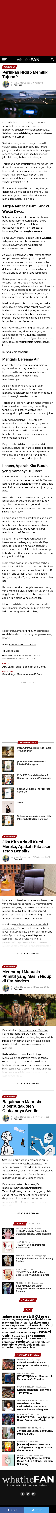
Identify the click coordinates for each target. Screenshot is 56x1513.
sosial (42, 1345)
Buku (34, 1316)
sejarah (40, 1342)
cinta (5, 1319)
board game (20, 1316)
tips (19, 1348)
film (37, 1319)
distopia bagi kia (25, 1319)
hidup (38, 656)
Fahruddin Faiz (33, 1163)
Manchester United (14, 1328)
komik (27, 1326)
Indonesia (8, 1322)
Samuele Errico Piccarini (22, 644)
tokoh (24, 1347)
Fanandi (18, 85)
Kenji (13, 1325)
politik (27, 1338)
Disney (11, 1320)
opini (6, 1335)
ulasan (32, 1347)
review (22, 1341)
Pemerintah (18, 1336)
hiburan (45, 1319)
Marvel (31, 1328)
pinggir (18, 1338)
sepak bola (25, 1344)
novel (45, 1331)
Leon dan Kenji (41, 1325)
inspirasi (21, 1322)
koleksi (20, 1325)
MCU (40, 1328)
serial (36, 1345)
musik (27, 1332)
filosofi (28, 656)
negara (35, 1333)
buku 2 (45, 1316)
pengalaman (35, 1335)
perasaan (7, 1338)
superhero (9, 1347)
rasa (43, 1339)
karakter (35, 1322)
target (21, 658)
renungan (9, 658)
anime (7, 1316)
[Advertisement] (28, 28)
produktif (36, 1339)
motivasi (15, 1332)
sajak (31, 1342)
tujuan (32, 658)
